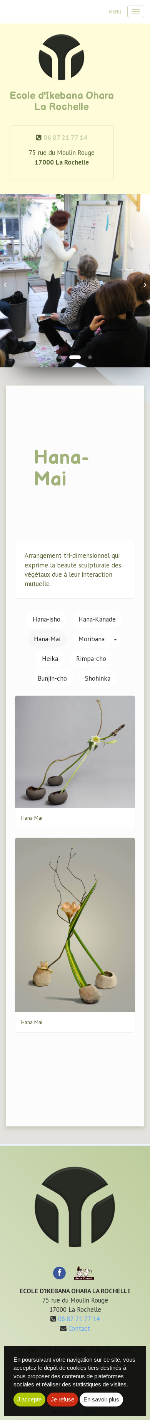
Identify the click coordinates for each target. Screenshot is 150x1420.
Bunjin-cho (52, 678)
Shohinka (97, 678)
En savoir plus (101, 1399)
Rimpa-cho (91, 658)
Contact (79, 1328)
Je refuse (62, 1399)
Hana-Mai (47, 639)
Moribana (91, 639)
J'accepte (29, 1399)
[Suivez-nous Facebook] (59, 1272)
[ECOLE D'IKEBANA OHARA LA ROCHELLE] (62, 57)
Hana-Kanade (97, 619)
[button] (7, 280)
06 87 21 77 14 (65, 137)
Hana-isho (46, 619)
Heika (50, 658)
